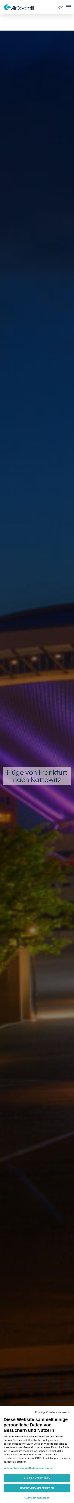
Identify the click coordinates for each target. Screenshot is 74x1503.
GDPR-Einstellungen (37, 1497)
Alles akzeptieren (37, 1478)
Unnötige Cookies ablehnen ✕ (52, 1412)
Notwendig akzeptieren (37, 1488)
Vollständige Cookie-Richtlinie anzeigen (28, 1468)
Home (7, 20)
